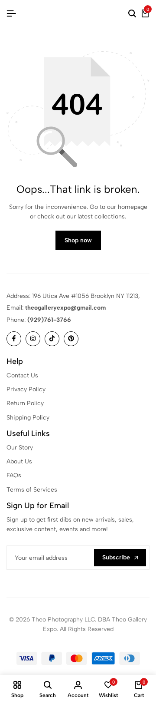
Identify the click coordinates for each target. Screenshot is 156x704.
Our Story (19, 447)
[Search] (132, 14)
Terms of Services (31, 489)
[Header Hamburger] (11, 14)
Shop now (78, 240)
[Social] (13, 338)
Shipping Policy (27, 417)
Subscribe (116, 557)
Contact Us (22, 375)
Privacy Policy (26, 389)
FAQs (13, 475)
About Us (19, 461)
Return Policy (25, 403)
